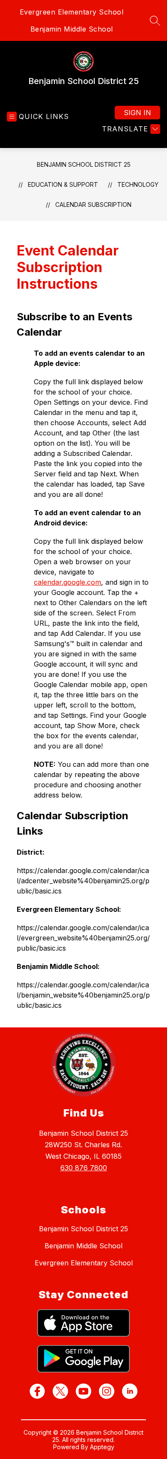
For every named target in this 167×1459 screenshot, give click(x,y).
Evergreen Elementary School (72, 12)
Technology (137, 184)
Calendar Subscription (93, 204)
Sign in (137, 112)
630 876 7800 (83, 1167)
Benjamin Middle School (71, 29)
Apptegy (102, 1446)
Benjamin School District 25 (84, 164)
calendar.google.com (67, 582)
